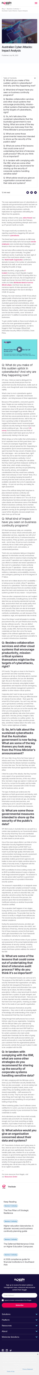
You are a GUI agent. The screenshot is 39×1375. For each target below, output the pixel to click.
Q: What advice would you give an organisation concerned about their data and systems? (19, 180)
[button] (37, 1354)
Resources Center (11, 1177)
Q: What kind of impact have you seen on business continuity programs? (18, 92)
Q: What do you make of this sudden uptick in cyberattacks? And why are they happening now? (19, 83)
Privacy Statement (28, 1369)
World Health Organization (14, 260)
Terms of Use (10, 1371)
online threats (27, 218)
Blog (3, 9)
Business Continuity (13, 9)
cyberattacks (14, 235)
